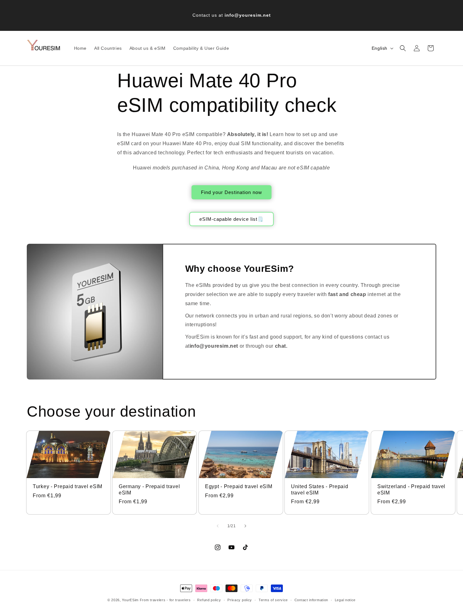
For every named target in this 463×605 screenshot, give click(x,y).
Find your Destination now (231, 192)
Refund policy (209, 600)
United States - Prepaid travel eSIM (319, 489)
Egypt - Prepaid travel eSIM (238, 486)
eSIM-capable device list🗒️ (231, 219)
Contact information (311, 600)
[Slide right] (245, 526)
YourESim (130, 600)
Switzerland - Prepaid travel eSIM (411, 489)
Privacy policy (239, 600)
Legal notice (345, 600)
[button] (403, 48)
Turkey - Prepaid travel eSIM (67, 486)
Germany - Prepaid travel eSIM (149, 489)
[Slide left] (218, 526)
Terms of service (273, 600)
